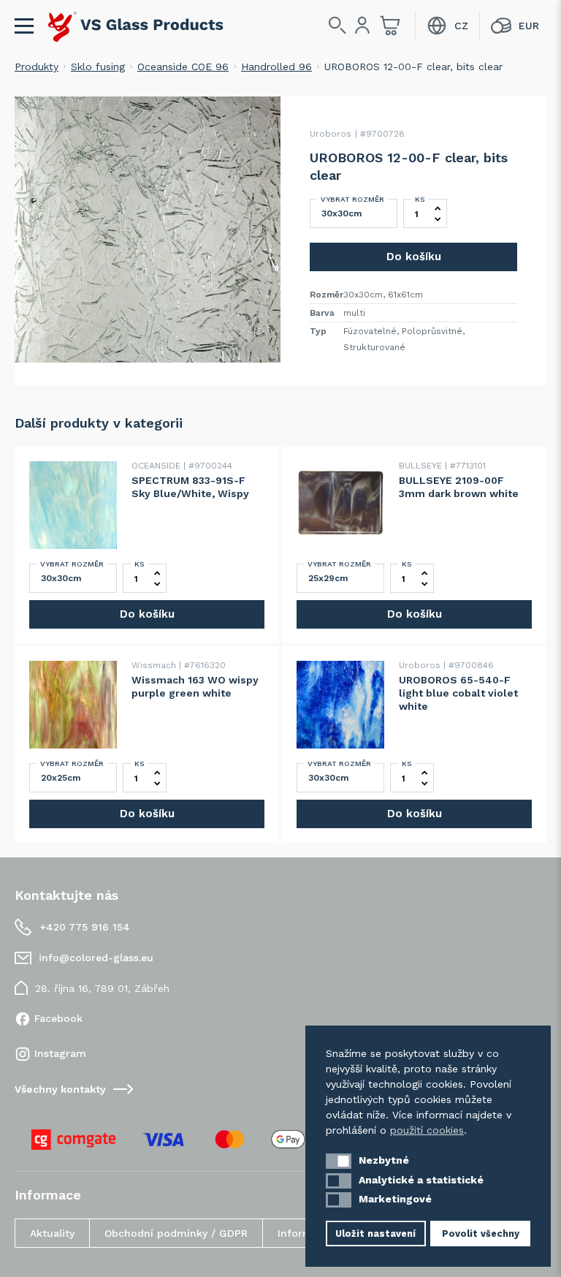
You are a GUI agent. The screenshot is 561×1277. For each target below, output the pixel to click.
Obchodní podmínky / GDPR (176, 1233)
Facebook (58, 1018)
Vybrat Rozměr (352, 199)
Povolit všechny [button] (480, 1233)
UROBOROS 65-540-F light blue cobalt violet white (458, 693)
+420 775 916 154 (84, 927)
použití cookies (427, 1130)
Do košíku (413, 256)
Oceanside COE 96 (183, 66)
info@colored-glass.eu (96, 957)
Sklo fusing (98, 66)
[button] (338, 1161)
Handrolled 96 (276, 66)
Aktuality (52, 1233)
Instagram (60, 1053)
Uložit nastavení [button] (375, 1233)
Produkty (36, 66)
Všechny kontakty (60, 1089)
